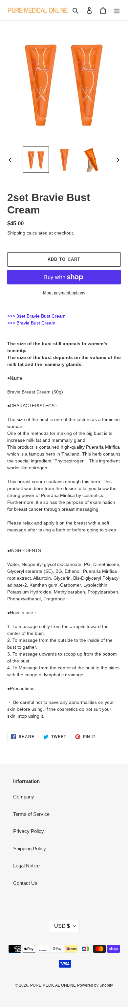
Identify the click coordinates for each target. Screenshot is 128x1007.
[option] (36, 160)
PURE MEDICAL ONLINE (53, 985)
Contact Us (25, 883)
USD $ (62, 926)
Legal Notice (26, 865)
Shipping (16, 232)
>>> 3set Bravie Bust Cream (36, 316)
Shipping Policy (29, 848)
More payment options (64, 292)
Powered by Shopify (95, 985)
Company (23, 796)
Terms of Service (31, 814)
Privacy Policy (28, 831)
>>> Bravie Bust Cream (31, 322)
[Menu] (117, 10)
